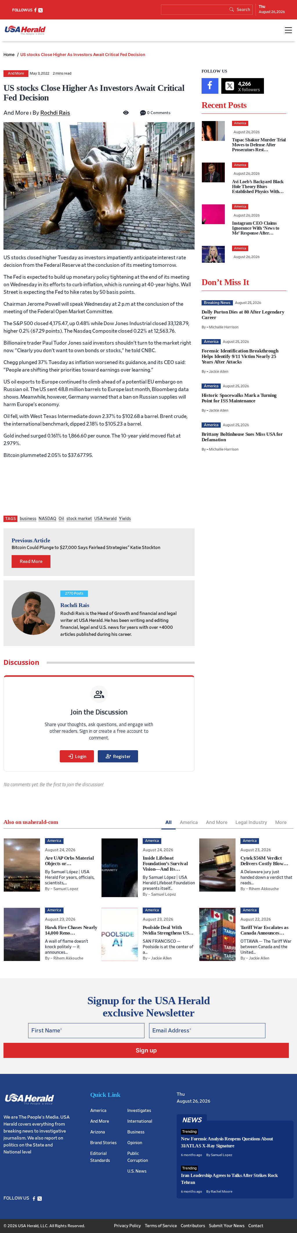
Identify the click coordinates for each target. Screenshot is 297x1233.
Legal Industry (251, 822)
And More (16, 73)
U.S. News (136, 1171)
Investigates (139, 1110)
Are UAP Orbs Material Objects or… (69, 860)
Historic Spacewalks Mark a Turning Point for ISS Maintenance (239, 398)
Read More (31, 561)
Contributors (193, 1226)
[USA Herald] (25, 30)
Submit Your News (227, 1226)
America (189, 822)
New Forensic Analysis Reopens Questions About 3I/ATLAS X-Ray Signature (227, 1142)
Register (118, 756)
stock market (79, 518)
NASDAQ (47, 518)
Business (135, 1132)
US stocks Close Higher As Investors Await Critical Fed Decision (82, 54)
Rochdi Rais (55, 113)
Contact (255, 1226)
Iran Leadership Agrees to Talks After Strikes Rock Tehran (229, 1179)
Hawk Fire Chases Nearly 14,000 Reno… (71, 930)
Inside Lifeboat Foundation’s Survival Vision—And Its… (165, 863)
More (281, 822)
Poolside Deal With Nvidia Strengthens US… (168, 930)
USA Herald (105, 518)
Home (9, 54)
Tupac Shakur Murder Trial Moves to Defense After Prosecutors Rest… (259, 144)
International (139, 1121)
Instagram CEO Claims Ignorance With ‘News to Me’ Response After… (255, 228)
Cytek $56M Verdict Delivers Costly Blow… (264, 860)
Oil (61, 518)
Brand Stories (103, 1143)
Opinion (134, 1143)
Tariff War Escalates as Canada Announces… (264, 930)
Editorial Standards (100, 1157)
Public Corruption (137, 1157)
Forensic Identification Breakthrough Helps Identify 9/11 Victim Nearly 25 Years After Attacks (240, 356)
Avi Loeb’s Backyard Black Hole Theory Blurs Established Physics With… (258, 186)
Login (76, 756)
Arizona (97, 1132)
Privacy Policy (127, 1226)
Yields (125, 518)
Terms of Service (161, 1226)
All (168, 822)
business (28, 518)
